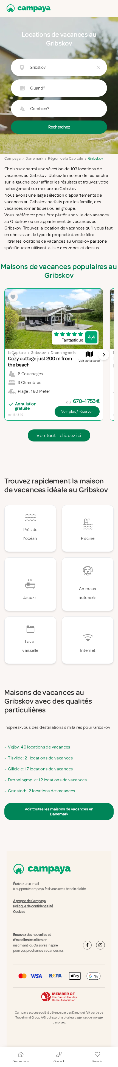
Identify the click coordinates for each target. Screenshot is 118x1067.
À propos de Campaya (29, 901)
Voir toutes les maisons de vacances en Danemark (59, 811)
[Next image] (103, 354)
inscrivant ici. (23, 945)
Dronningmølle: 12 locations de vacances (47, 780)
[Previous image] (14, 354)
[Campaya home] (27, 8)
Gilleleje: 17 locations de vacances (40, 769)
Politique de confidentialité (33, 906)
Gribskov (95, 158)
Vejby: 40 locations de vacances (39, 747)
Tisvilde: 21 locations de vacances (40, 758)
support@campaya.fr (31, 889)
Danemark (34, 158)
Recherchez (59, 127)
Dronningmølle (63, 352)
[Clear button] (98, 67)
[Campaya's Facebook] (87, 945)
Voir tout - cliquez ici (58, 435)
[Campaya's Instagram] (100, 945)
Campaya (12, 158)
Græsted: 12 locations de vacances (41, 791)
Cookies (19, 912)
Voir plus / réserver (77, 411)
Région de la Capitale (65, 158)
